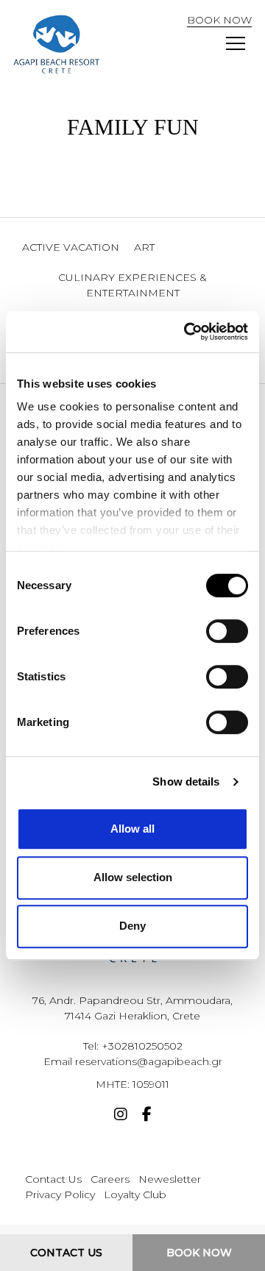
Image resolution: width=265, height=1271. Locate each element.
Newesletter (169, 1179)
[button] (235, 43)
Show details (185, 781)
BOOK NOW (219, 19)
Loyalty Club (135, 1194)
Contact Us (53, 1179)
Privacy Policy (60, 1194)
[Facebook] (147, 1115)
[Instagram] (120, 1115)
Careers (110, 1179)
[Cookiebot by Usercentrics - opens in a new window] (187, 331)
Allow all (132, 828)
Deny (132, 925)
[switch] (227, 631)
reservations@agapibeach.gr (148, 1061)
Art (144, 247)
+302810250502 (142, 1046)
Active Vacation (70, 247)
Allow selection (132, 877)
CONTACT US (66, 1252)
